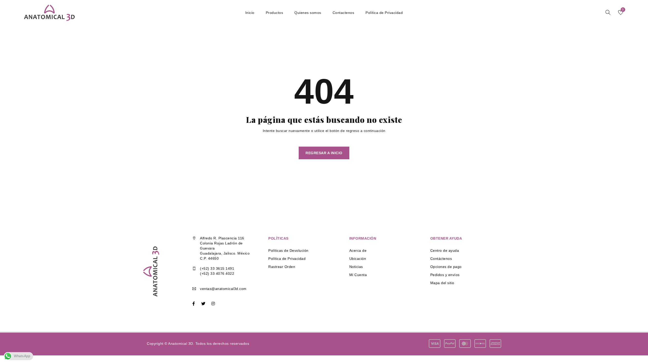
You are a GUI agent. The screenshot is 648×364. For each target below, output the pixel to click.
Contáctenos (441, 259)
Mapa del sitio (442, 283)
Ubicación (357, 259)
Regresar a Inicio (324, 153)
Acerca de (358, 250)
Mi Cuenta (358, 275)
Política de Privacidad (287, 259)
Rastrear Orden (281, 267)
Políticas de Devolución (288, 250)
